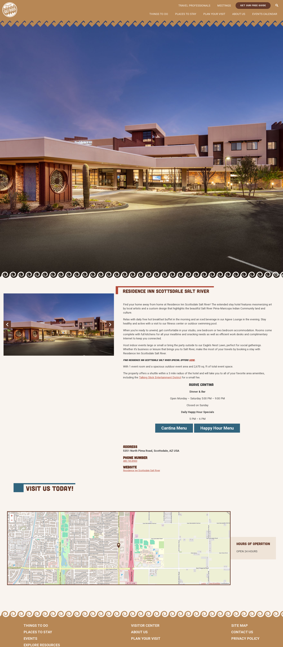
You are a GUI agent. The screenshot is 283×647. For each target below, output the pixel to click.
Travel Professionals (194, 5)
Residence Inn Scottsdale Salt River (141, 470)
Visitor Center (145, 626)
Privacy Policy (245, 639)
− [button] (12, 520)
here (192, 360)
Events (30, 639)
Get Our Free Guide (253, 5)
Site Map (239, 626)
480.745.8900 (130, 461)
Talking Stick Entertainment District (160, 377)
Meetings (224, 5)
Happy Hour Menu (217, 428)
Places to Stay (185, 14)
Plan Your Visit (214, 14)
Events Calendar (264, 14)
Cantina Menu (174, 428)
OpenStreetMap (214, 583)
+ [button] (12, 516)
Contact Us (242, 632)
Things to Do (158, 14)
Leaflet (203, 583)
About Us (238, 14)
